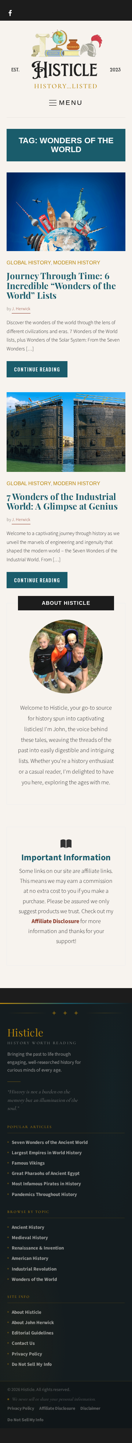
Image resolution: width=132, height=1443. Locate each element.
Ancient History (28, 1227)
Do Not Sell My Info (32, 1364)
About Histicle (26, 1312)
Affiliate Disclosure (55, 921)
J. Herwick (21, 309)
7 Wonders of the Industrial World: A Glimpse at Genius (62, 501)
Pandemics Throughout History (44, 1194)
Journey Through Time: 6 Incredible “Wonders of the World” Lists (61, 285)
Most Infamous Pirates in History (46, 1183)
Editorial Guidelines (33, 1333)
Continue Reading (37, 369)
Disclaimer (90, 1408)
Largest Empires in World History (47, 1152)
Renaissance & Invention (38, 1248)
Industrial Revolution (34, 1269)
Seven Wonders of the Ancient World (50, 1142)
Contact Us (23, 1343)
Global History (29, 262)
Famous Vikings (28, 1163)
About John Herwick (33, 1322)
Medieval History (30, 1237)
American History (30, 1258)
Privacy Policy (27, 1354)
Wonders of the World (34, 1279)
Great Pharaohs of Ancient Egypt (46, 1173)
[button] (66, 102)
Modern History (76, 262)
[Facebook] (10, 13)
